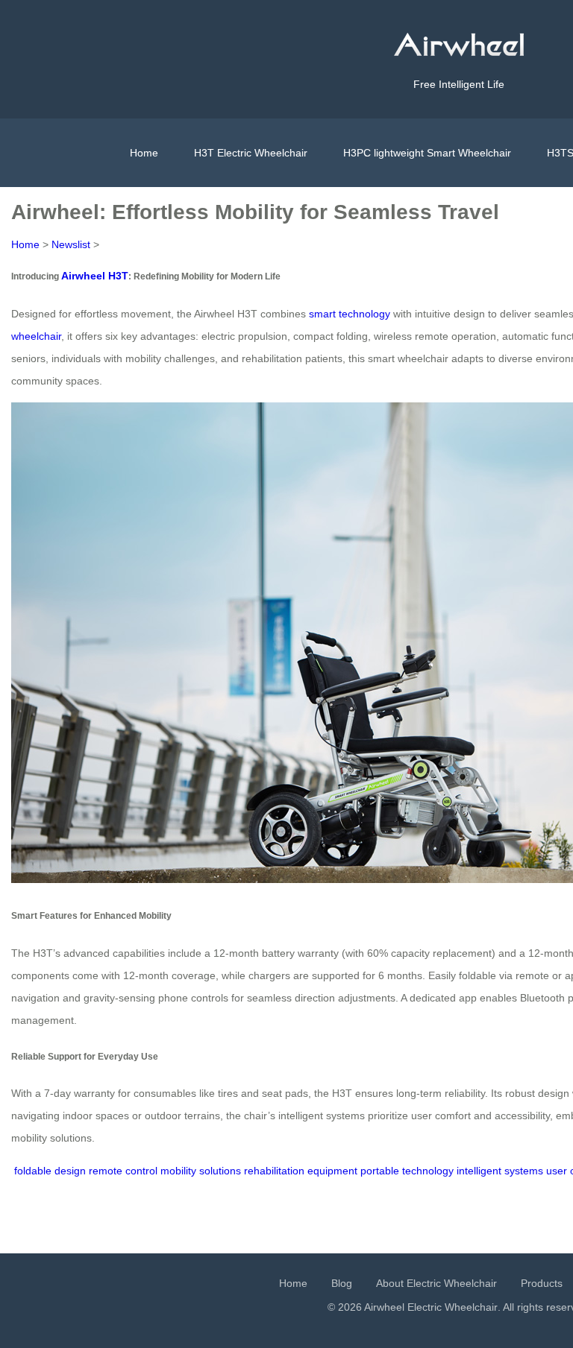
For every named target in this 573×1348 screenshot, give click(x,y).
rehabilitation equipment (300, 1171)
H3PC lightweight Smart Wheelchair (427, 153)
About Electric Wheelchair (436, 1283)
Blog (341, 1283)
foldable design (50, 1171)
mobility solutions (200, 1171)
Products (542, 1283)
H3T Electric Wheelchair (250, 153)
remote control (123, 1171)
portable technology (407, 1171)
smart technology (349, 314)
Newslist (70, 244)
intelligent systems (500, 1171)
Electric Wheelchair (452, 1307)
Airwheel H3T (94, 276)
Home (144, 153)
